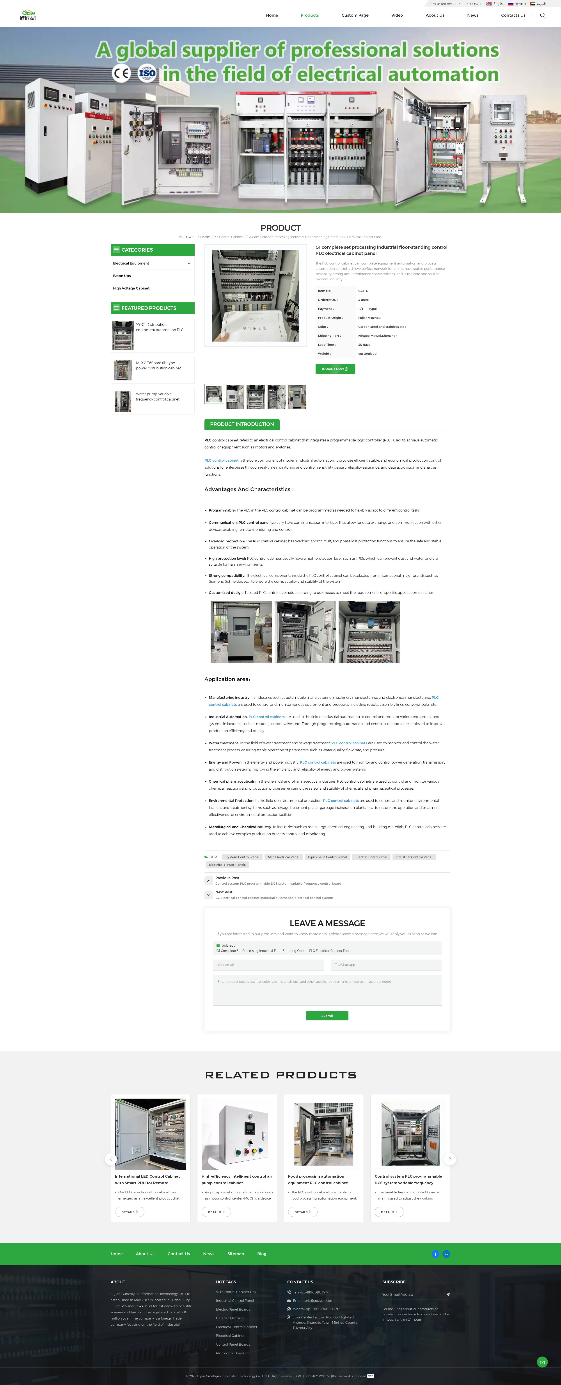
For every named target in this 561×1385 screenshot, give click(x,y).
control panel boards (233, 1344)
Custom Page (355, 15)
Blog (261, 1253)
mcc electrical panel (283, 857)
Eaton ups (122, 276)
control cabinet (282, 510)
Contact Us (179, 1253)
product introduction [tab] (242, 424)
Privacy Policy (317, 1376)
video (397, 15)
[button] (450, 1159)
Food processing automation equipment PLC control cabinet (231, 1179)
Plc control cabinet (228, 237)
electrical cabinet (230, 1336)
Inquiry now (333, 369)
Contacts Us (513, 15)
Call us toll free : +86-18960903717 (455, 4)
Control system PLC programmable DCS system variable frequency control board (321, 1180)
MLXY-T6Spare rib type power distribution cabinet (158, 365)
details (128, 1212)
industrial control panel (414, 857)
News (472, 15)
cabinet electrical (230, 1318)
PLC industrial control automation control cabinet (408, 1179)
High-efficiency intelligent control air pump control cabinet (150, 1179)
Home (272, 15)
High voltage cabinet (131, 288)
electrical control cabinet (236, 1327)
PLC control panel (254, 522)
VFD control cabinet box (236, 1292)
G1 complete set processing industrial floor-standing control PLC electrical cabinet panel (284, 951)
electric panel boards (233, 1309)
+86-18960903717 (314, 1292)
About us (435, 15)
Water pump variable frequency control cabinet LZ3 (157, 397)
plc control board (230, 1353)
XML (298, 1376)
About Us (145, 1253)
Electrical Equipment (131, 263)
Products (310, 15)
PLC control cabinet (221, 440)
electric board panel (371, 857)
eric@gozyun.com (319, 1301)
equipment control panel (327, 857)
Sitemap (235, 1253)
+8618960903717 (326, 1309)
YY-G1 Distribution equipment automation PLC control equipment (159, 328)
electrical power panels (227, 865)
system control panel (242, 857)
